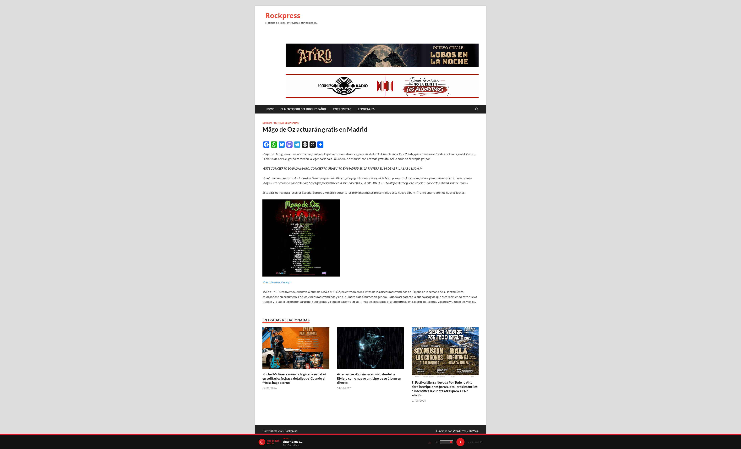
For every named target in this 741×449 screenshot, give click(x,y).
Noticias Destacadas (286, 123)
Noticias (267, 123)
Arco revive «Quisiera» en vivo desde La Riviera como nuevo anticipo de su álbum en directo (369, 378)
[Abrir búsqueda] (477, 109)
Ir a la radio (473, 442)
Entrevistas (342, 109)
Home (270, 109)
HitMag (473, 430)
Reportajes (366, 109)
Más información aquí (276, 282)
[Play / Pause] (460, 442)
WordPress (459, 430)
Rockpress (282, 15)
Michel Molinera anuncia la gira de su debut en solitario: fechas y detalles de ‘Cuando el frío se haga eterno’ (294, 378)
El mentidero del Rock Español (303, 109)
